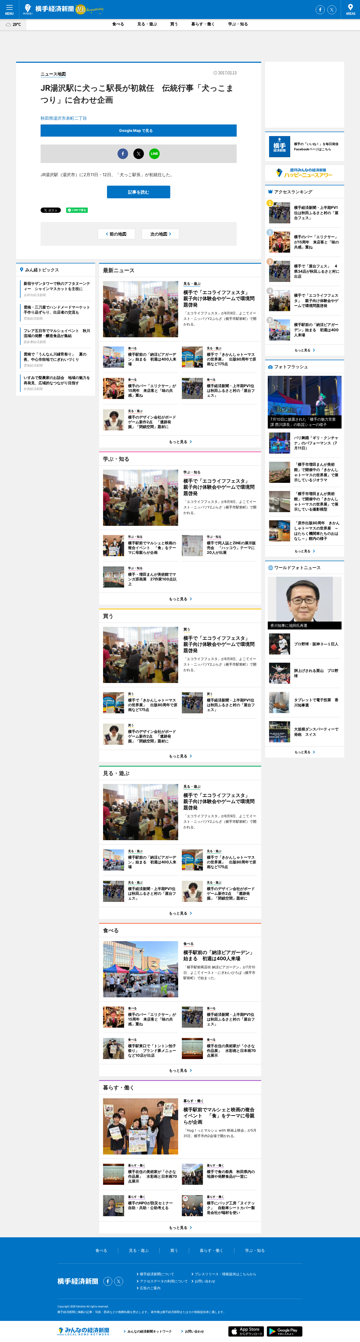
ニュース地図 (53, 73)
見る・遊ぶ (147, 23)
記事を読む (138, 192)
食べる (118, 23)
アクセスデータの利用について (164, 1281)
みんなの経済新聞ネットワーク (83, 1331)
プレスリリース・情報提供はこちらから (225, 1274)
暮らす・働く (203, 23)
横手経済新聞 (48, 9)
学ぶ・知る (238, 23)
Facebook (320, 9)
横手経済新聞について (157, 1274)
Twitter (331, 9)
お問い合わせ (205, 1281)
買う (174, 23)
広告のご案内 (150, 1288)
